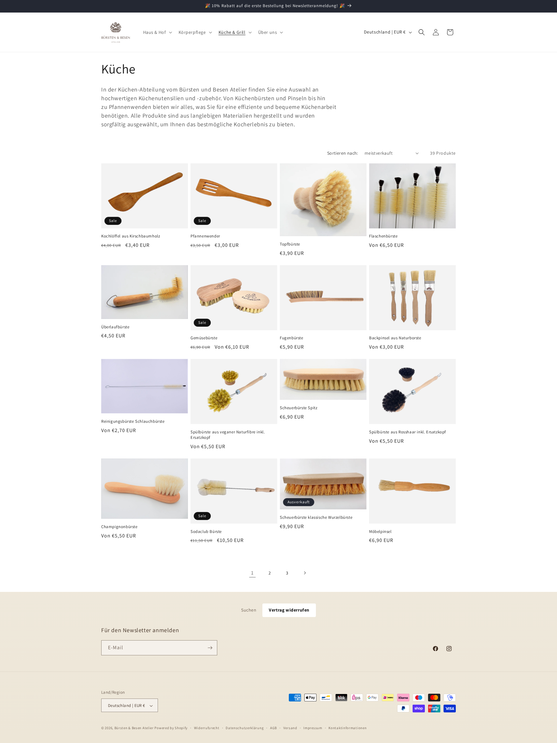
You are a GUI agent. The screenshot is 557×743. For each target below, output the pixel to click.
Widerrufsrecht (207, 728)
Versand (290, 728)
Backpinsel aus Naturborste (395, 338)
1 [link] (252, 572)
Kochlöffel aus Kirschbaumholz (130, 236)
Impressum (312, 728)
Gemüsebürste (204, 338)
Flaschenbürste (383, 236)
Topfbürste (290, 244)
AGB (273, 728)
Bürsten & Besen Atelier (134, 728)
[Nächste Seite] (305, 573)
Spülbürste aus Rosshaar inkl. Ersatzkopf (407, 432)
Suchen (249, 610)
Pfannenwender (205, 236)
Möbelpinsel (380, 531)
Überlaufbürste (115, 327)
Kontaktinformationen (347, 728)
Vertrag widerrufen (289, 610)
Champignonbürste (119, 526)
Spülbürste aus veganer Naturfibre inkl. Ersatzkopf (228, 434)
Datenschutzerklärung (245, 728)
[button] (157, 32)
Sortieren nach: (342, 153)
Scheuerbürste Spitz (298, 407)
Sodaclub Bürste (206, 531)
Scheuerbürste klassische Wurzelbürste (316, 517)
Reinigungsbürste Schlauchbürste (133, 421)
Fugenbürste (291, 338)
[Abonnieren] (210, 647)
